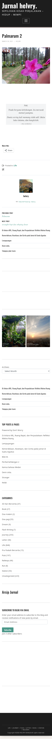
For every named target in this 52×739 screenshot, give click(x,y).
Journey (5, 535)
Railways (5, 560)
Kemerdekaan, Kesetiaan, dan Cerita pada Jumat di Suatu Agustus (24, 235)
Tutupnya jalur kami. (9, 251)
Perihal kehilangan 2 (10, 462)
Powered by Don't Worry (12, 430)
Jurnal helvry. (19, 5)
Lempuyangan (6, 240)
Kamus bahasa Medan (11, 467)
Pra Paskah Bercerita (11, 550)
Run (3, 566)
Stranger (5, 477)
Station (5, 571)
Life (15, 165)
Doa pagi (6, 519)
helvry (27, 202)
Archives (5, 367)
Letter (4, 540)
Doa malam (7, 514)
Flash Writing (7, 530)
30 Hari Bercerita (9, 504)
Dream (5, 524)
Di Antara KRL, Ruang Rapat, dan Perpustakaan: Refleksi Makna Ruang (26, 230)
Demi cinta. (6, 245)
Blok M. (5, 457)
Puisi (4, 555)
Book (4, 509)
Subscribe (7, 629)
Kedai (4, 482)
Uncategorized (8, 576)
